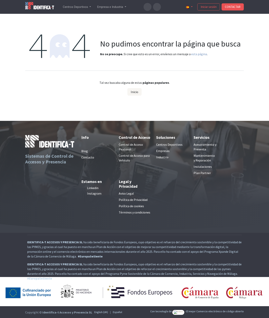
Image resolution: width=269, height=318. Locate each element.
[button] (157, 7)
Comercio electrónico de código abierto (220, 311)
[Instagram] (178, 7)
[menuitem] (77, 7)
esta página (199, 54)
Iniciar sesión (209, 7)
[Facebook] (165, 7)
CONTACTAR (232, 7)
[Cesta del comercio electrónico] (147, 7)
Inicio (134, 92)
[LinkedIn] (172, 7)
